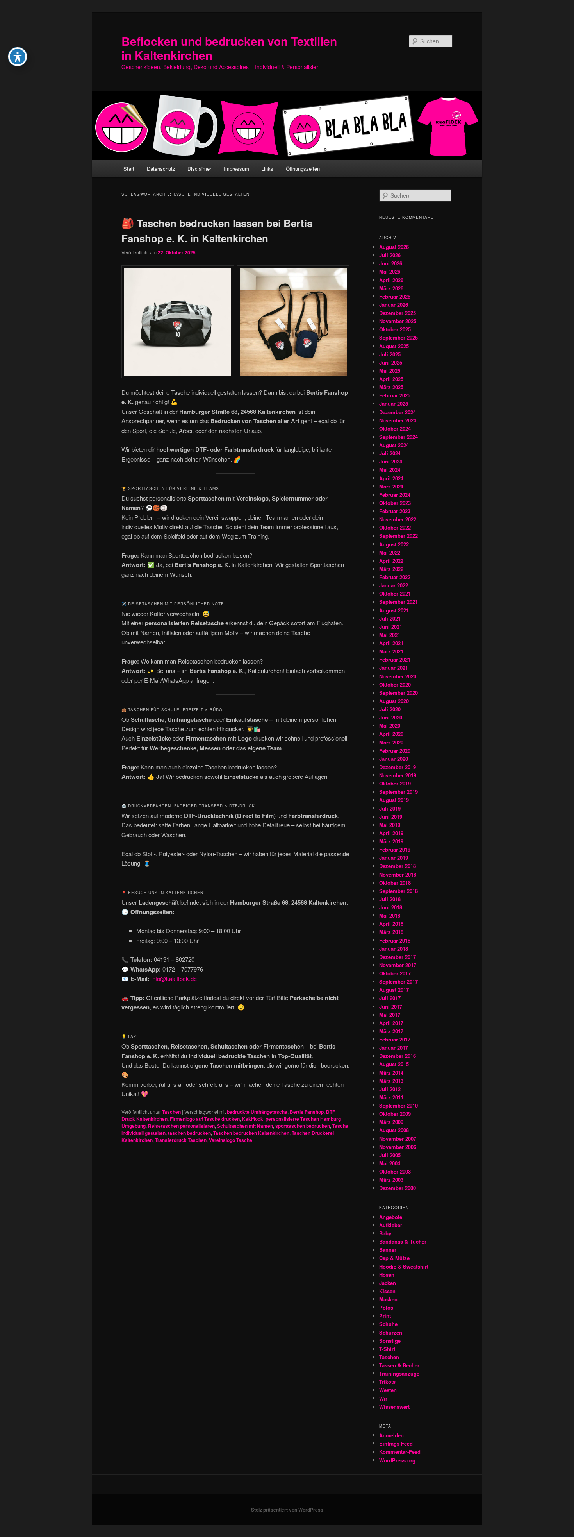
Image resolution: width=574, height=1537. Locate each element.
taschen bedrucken (189, 1132)
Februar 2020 (394, 750)
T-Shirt (387, 1349)
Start (128, 168)
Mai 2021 (389, 635)
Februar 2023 (394, 511)
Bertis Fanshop (307, 1111)
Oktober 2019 (395, 783)
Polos (386, 1307)
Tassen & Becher (399, 1365)
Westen (388, 1390)
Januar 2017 (393, 1047)
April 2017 (391, 1023)
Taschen (171, 1111)
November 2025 (397, 321)
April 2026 (391, 280)
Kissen (387, 1291)
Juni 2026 (390, 263)
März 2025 (391, 387)
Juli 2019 (390, 808)
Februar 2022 (394, 577)
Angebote (390, 1216)
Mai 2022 (389, 552)
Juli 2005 (390, 1155)
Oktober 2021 (395, 593)
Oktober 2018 (395, 882)
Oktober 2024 (395, 428)
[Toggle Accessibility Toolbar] (17, 56)
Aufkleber (390, 1225)
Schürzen (390, 1332)
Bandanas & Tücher (402, 1241)
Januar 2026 (393, 304)
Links (267, 168)
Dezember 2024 (397, 412)
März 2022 (391, 569)
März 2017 (391, 1031)
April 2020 (391, 733)
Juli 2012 (390, 1089)
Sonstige (390, 1340)
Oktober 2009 (395, 1113)
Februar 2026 (394, 296)
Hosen (386, 1274)
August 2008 (394, 1130)
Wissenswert (394, 1406)
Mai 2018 (389, 915)
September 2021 (398, 601)
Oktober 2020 (395, 684)
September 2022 (398, 535)
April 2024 (391, 478)
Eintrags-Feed (396, 1443)
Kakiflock (252, 1118)
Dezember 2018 (397, 866)
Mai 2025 (389, 370)
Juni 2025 (390, 362)
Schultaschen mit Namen (245, 1125)
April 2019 (391, 833)
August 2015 (394, 1064)
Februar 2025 (394, 395)
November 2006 (397, 1147)
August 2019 (394, 799)
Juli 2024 (390, 453)
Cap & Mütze (394, 1257)
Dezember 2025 (397, 313)
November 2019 (397, 775)
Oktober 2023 (395, 502)
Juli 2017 (390, 998)
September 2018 (398, 891)
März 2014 (391, 1072)
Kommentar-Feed (400, 1451)
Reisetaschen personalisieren (181, 1125)
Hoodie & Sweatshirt (403, 1266)
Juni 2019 (390, 816)
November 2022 (397, 519)
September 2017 (398, 981)
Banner (387, 1249)
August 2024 (394, 445)
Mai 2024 (389, 469)
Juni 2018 (390, 907)
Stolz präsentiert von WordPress (287, 1509)
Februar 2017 (394, 1039)
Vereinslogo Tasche (230, 1139)
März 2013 (391, 1080)
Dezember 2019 (397, 767)
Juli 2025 (390, 354)
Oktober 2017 (395, 973)
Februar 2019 (394, 849)
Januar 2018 (393, 948)
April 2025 (391, 379)
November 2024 (397, 420)
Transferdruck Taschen (181, 1139)
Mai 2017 (389, 1014)
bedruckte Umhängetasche (257, 1111)
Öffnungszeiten (303, 168)
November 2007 (397, 1138)
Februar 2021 (394, 659)
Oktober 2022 (395, 527)
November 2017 (397, 965)
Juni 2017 (390, 1006)
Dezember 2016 (397, 1055)
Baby (385, 1233)
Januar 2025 (393, 403)
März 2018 (391, 932)
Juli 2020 (390, 709)
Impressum (236, 168)
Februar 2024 (394, 494)
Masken (388, 1299)
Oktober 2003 (395, 1171)
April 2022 (391, 560)
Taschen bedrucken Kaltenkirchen (251, 1132)
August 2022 (394, 544)
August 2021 (394, 610)
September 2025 (398, 337)
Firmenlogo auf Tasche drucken (205, 1118)
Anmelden (391, 1435)
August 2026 (394, 247)
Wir (383, 1398)
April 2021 (391, 643)
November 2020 (397, 676)
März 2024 (391, 486)
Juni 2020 (390, 717)
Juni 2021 (390, 626)
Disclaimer (199, 168)
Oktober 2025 (395, 329)
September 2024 (398, 436)
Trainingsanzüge (399, 1373)
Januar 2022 (393, 585)
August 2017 (394, 989)
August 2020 (394, 701)
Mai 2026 (389, 271)
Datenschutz (161, 168)
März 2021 (391, 651)
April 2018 (391, 923)
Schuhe (388, 1324)
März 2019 (391, 841)
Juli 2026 (390, 255)
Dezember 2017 (397, 957)
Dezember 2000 (397, 1188)
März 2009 (391, 1121)
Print (385, 1315)
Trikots (387, 1381)
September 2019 (398, 791)
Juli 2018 (390, 899)
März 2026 (391, 288)
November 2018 (397, 874)
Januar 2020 (393, 758)
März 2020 (391, 742)
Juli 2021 (390, 618)
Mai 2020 (389, 725)
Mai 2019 (389, 824)
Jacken (387, 1282)
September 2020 (398, 692)
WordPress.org (397, 1460)
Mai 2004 (389, 1163)
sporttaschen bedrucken (302, 1125)
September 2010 (398, 1105)
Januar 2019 (393, 857)
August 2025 (394, 346)
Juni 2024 (390, 461)
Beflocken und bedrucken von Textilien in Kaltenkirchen (229, 47)
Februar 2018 (394, 940)
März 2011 (391, 1097)
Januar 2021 (393, 667)
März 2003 (391, 1179)
